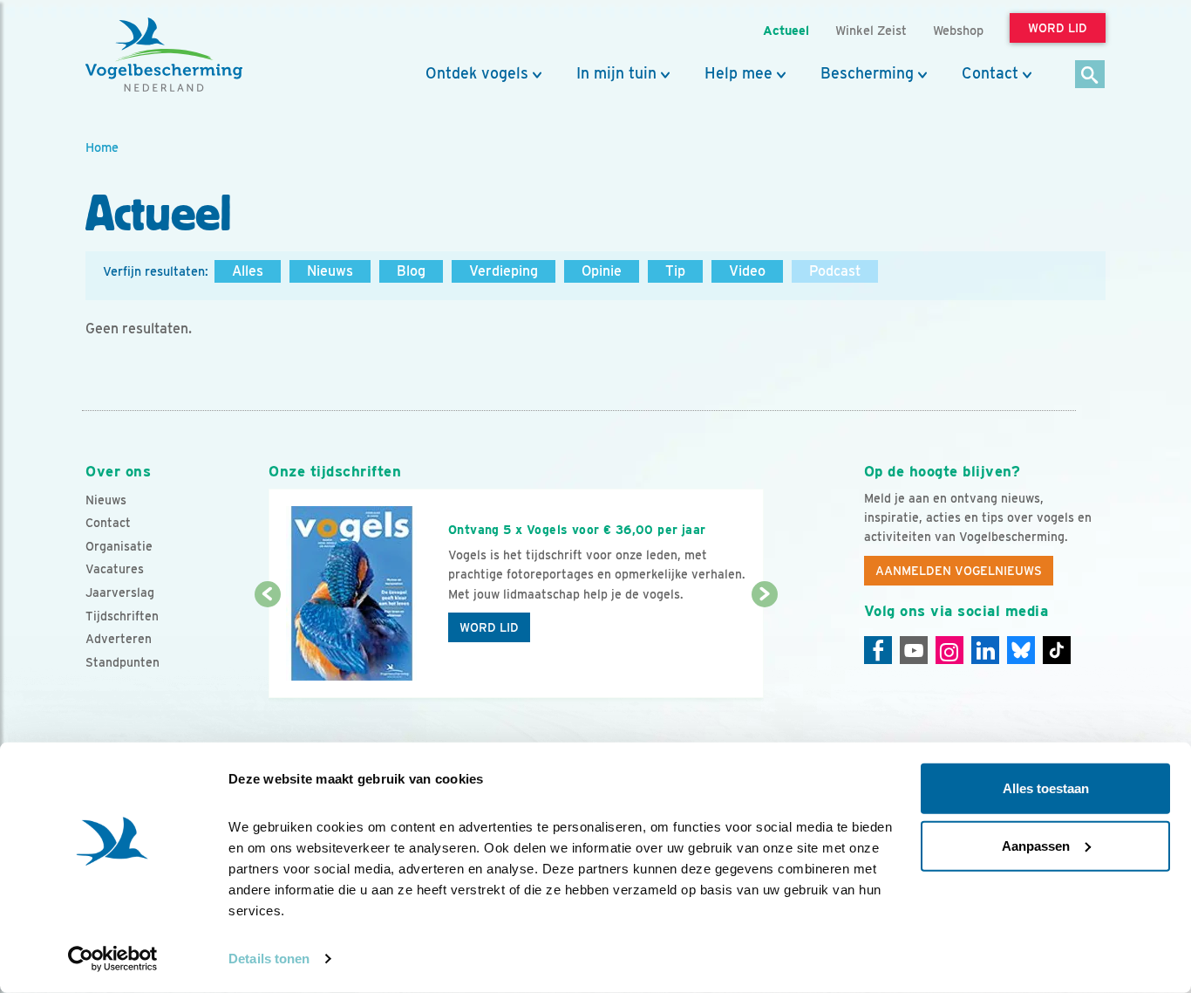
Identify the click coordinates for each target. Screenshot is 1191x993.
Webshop (958, 30)
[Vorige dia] (267, 647)
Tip (675, 271)
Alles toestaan (1046, 788)
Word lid (489, 627)
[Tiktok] (1057, 650)
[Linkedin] (985, 650)
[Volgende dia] (764, 647)
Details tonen (269, 958)
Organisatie (119, 546)
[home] (163, 54)
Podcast (835, 271)
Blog (411, 271)
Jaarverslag (119, 592)
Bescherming (867, 73)
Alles (247, 271)
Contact (990, 73)
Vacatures (114, 569)
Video (747, 271)
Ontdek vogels (476, 73)
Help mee (738, 73)
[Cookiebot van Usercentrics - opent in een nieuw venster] (113, 959)
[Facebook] (878, 650)
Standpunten (122, 662)
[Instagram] (949, 650)
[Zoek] (1090, 75)
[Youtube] (914, 650)
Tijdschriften (122, 616)
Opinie (602, 271)
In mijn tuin (616, 73)
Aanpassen (1036, 845)
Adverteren (118, 639)
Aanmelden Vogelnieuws (958, 571)
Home (102, 147)
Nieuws (330, 271)
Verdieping (503, 271)
